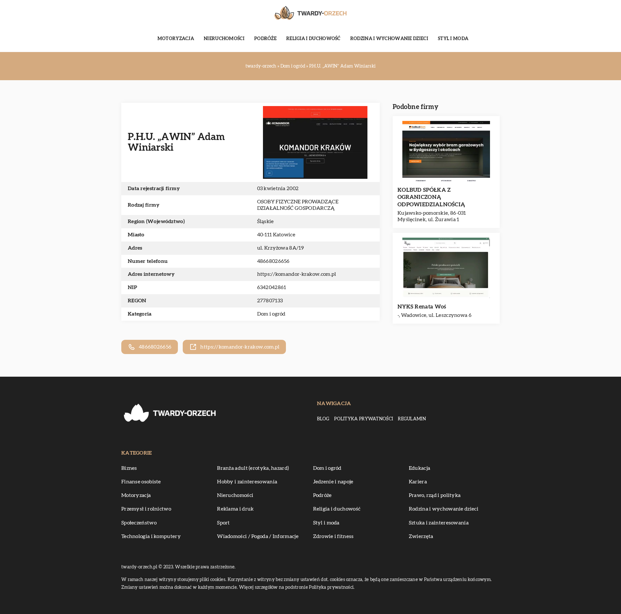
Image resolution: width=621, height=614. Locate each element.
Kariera (418, 481)
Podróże (265, 39)
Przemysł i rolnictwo (146, 509)
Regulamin (412, 419)
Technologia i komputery (151, 536)
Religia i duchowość (313, 39)
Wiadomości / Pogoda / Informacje (258, 536)
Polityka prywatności (363, 419)
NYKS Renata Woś (422, 306)
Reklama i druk (235, 509)
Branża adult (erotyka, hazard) (253, 468)
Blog (323, 419)
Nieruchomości (224, 39)
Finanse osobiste (141, 481)
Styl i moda (453, 39)
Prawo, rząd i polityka (435, 495)
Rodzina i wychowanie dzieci (389, 39)
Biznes (129, 468)
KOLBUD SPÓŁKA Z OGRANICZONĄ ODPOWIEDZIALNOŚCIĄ (431, 197)
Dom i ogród (271, 314)
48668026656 (273, 261)
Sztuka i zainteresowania (439, 522)
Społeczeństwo (139, 522)
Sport (223, 522)
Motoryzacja (176, 39)
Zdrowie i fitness (333, 536)
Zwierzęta (421, 536)
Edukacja (419, 468)
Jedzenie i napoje (333, 481)
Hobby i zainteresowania (247, 481)
